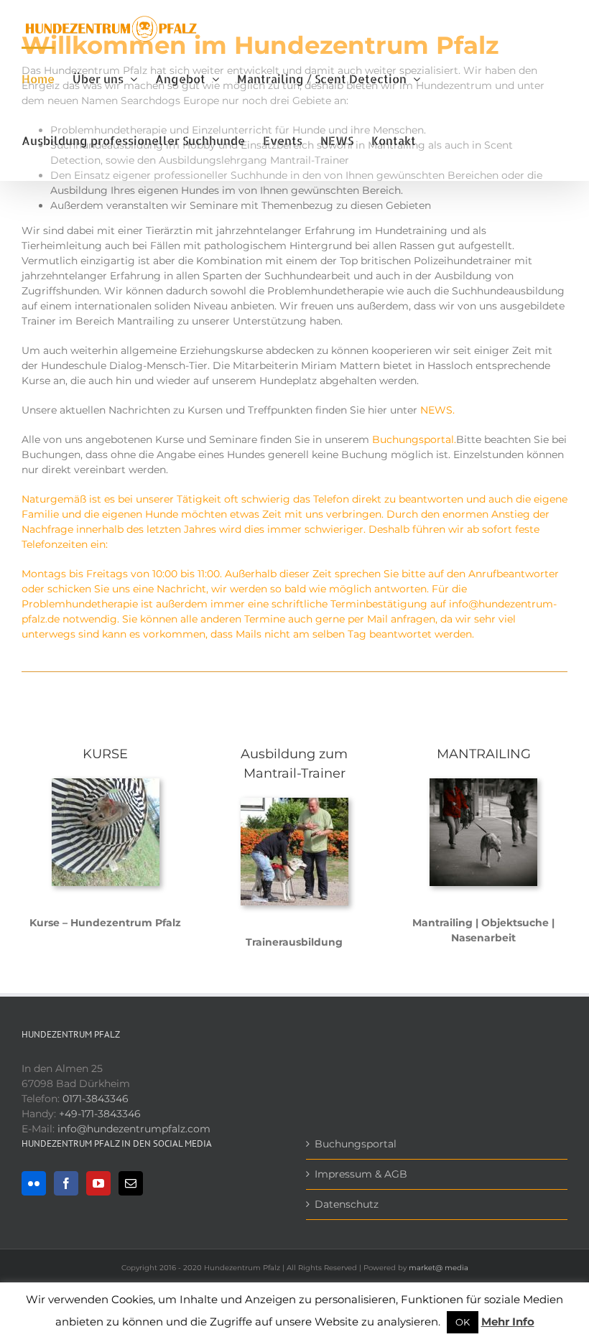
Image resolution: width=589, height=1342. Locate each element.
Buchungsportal (355, 1143)
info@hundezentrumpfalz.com (133, 1128)
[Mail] (131, 1183)
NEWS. (437, 410)
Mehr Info (507, 1321)
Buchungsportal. (414, 439)
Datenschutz (347, 1204)
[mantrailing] (483, 783)
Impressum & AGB (361, 1174)
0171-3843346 (95, 1098)
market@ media (438, 1267)
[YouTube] (98, 1183)
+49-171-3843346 (100, 1113)
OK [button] (462, 1322)
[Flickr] (34, 1183)
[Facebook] (66, 1183)
